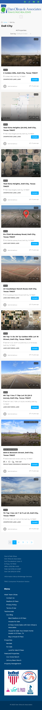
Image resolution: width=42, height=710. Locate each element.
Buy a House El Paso (16, 637)
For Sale (9, 647)
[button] (21, 16)
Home (5, 22)
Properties (8, 640)
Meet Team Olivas (11, 595)
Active (36, 39)
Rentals (9, 643)
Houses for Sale (14, 621)
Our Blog (9, 615)
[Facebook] (25, 1)
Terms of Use (11, 608)
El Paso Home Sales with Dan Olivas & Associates (22, 626)
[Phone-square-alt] (38, 1)
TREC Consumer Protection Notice (16, 581)
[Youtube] (33, 1)
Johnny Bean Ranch (13, 660)
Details (35, 80)
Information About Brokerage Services (18, 576)
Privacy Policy (11, 605)
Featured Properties (11, 653)
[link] (21, 51)
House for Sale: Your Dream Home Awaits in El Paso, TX (20, 632)
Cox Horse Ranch (12, 657)
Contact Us (10, 598)
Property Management (12, 664)
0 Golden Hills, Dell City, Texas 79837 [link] (20, 73)
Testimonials (9, 611)
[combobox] (23, 34)
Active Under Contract (31, 422)
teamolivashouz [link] (12, 86)
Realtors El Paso (12, 601)
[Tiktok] (29, 1)
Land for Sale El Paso (16, 650)
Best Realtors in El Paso (17, 618)
